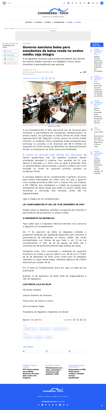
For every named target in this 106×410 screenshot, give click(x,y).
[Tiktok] (93, 3)
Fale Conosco (64, 396)
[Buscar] (101, 3)
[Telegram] (68, 3)
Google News (12, 63)
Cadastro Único (30, 329)
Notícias (28, 22)
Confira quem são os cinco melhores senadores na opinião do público (98, 90)
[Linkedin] (80, 3)
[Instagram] (84, 3)
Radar (70, 22)
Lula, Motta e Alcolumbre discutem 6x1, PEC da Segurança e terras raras (98, 139)
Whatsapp (10, 55)
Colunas (38, 22)
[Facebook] (72, 3)
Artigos (48, 22)
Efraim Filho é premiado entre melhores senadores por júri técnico (98, 115)
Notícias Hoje (45, 329)
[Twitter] (76, 3)
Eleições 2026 (59, 22)
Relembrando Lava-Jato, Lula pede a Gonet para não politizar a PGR (54, 371)
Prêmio (78, 22)
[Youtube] (89, 3)
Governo (39, 337)
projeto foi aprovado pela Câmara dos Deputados (54, 155)
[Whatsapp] (64, 3)
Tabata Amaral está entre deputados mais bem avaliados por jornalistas (98, 64)
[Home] (53, 11)
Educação (27, 337)
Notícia (48, 337)
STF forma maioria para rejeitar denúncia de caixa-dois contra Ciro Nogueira (31, 373)
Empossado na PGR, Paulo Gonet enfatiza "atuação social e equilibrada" (77, 373)
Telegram (10, 59)
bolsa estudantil (60, 329)
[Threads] (97, 3)
